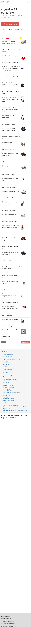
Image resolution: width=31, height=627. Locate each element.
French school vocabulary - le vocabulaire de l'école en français (14, 407)
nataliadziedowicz (5, 17)
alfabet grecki (6, 381)
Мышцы (5, 366)
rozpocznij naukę (11, 24)
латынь (5, 367)
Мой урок (5, 358)
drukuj (4, 29)
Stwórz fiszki (25, 342)
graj (11, 29)
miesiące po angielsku (8, 385)
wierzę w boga (6, 394)
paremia (5, 363)
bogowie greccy (7, 395)
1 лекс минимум (7, 369)
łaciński (4, 342)
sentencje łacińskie (8, 354)
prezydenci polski (7, 402)
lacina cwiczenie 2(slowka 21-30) (11, 359)
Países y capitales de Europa (10, 405)
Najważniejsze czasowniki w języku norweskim (15, 410)
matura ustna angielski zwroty (10, 379)
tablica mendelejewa (8, 384)
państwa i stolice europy (9, 382)
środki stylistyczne (7, 389)
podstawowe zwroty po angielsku (11, 392)
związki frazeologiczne (9, 398)
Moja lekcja (6, 364)
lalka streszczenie (7, 390)
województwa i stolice (8, 400)
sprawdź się (19, 29)
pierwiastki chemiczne (8, 387)
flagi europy (6, 397)
